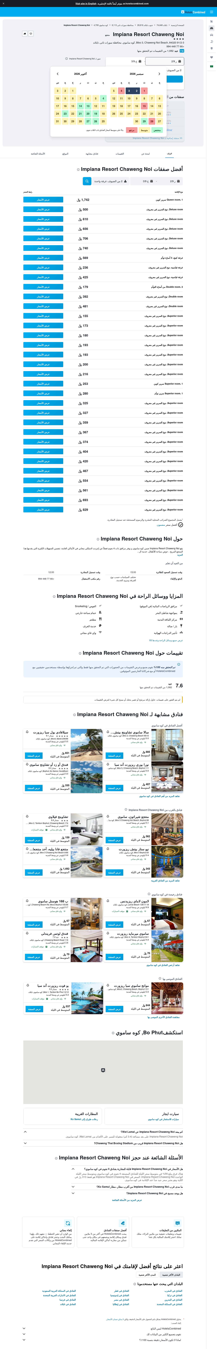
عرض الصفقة (114, 755)
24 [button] (129, 113)
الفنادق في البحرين (173, 1299)
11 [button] (121, 98)
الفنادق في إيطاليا (121, 1304)
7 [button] (152, 98)
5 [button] (114, 91)
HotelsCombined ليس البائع (166, 1328)
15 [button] (144, 106)
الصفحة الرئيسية (177, 25)
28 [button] (151, 121)
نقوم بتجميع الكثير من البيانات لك (164, 1334)
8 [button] (144, 98)
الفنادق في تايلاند (68, 1304)
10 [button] (129, 98)
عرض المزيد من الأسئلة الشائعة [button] (127, 1199)
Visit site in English (85, 3)
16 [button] (136, 106)
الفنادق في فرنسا (68, 1299)
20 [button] (159, 113)
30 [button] (136, 121)
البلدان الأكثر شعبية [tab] (171, 1274)
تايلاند (165, 25)
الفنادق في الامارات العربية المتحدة (59, 1295)
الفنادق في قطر (121, 1290)
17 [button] (129, 106)
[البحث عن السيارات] (211, 35)
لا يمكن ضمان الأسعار (115, 1319)
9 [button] (136, 98)
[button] (3, 3)
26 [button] (113, 113)
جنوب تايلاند (148, 25)
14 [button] (151, 106)
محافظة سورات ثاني (125, 25)
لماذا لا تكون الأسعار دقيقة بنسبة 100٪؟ (160, 1340)
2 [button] (136, 91)
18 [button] (121, 106)
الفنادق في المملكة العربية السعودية (59, 1290)
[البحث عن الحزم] (211, 41)
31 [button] (57, 121)
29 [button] (144, 121)
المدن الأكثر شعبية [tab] (147, 1274)
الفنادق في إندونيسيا (119, 1295)
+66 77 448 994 (175, 46)
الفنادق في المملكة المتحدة (169, 1304)
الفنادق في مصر (121, 1299)
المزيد (180, 554)
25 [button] (121, 113)
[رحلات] (211, 57)
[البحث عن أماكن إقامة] (211, 28)
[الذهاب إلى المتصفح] (211, 48)
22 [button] (144, 113)
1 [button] (144, 91)
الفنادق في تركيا (174, 1295)
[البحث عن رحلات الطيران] (211, 21)
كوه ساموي (103, 25)
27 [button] (159, 121)
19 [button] (113, 106)
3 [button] (129, 91)
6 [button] (159, 98)
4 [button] (121, 91)
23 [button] (136, 113)
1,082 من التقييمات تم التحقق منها (155, 51)
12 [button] (113, 98)
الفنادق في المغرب (173, 1290)
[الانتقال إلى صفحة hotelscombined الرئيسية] (193, 11)
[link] (159, 796)
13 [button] (159, 106)
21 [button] (151, 113)
